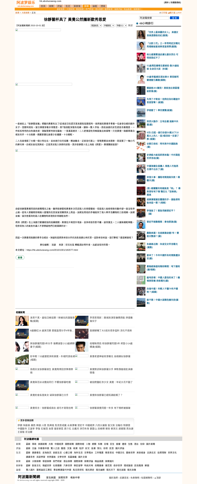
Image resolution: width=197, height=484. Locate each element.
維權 (118, 444)
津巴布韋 (84, 428)
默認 (130, 25)
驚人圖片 (30, 470)
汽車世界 (67, 465)
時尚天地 (88, 465)
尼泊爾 (28, 432)
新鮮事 (77, 6)
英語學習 (40, 457)
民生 (112, 444)
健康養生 (36, 452)
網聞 (94, 444)
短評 (81, 448)
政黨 (75, 448)
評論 (59, 6)
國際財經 (79, 444)
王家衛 (21, 432)
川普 (44, 425)
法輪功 (119, 425)
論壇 (95, 6)
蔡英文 (114, 428)
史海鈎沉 (46, 452)
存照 (105, 448)
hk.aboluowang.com (50, 1)
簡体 (167, 2)
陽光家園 (121, 470)
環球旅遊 (128, 465)
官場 (106, 444)
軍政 (34, 444)
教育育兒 (109, 452)
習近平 (81, 425)
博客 (103, 6)
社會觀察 (57, 465)
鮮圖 (147, 465)
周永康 (129, 428)
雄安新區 (59, 428)
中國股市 (22, 428)
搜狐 (67, 245)
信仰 (142, 444)
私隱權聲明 (146, 478)
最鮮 (28, 465)
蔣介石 (67, 428)
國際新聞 (69, 444)
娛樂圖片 (137, 9)
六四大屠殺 (101, 425)
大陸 (51, 444)
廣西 (33, 425)
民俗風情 (138, 465)
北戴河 (75, 428)
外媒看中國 (43, 448)
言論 (34, 448)
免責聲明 (135, 478)
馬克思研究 (78, 470)
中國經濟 (90, 425)
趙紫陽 (122, 428)
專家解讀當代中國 (62, 470)
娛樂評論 (118, 9)
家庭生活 (57, 452)
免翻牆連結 (175, 2)
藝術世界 (130, 452)
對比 (99, 448)
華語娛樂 (80, 9)
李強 (38, 428)
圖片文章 (82, 457)
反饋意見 (124, 478)
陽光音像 (131, 470)
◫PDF (179, 13)
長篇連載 (72, 457)
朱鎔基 (26, 425)
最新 (28, 444)
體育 (124, 444)
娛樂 (86, 6)
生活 (68, 6)
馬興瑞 (50, 425)
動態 (63, 448)
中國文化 (120, 452)
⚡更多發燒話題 (26, 420)
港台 (136, 444)
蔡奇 (107, 428)
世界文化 (172, 452)
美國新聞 (42, 444)
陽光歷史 (90, 470)
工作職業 (99, 452)
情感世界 (46, 465)
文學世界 (61, 457)
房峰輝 (101, 428)
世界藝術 (51, 457)
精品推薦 (128, 9)
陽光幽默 (100, 470)
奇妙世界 (117, 465)
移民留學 (78, 465)
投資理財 (161, 452)
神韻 (38, 425)
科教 (100, 444)
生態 (130, 444)
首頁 (43, 6)
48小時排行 (146, 23)
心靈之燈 (67, 452)
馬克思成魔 (61, 425)
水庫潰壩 (72, 425)
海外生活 (78, 452)
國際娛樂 (108, 9)
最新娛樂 (61, 9)
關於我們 (113, 478)
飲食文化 (36, 465)
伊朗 (20, 425)
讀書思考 (30, 457)
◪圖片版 (172, 13)
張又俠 (111, 425)
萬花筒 (108, 465)
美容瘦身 (141, 452)
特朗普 (126, 425)
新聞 (51, 6)
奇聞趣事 (99, 465)
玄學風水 (88, 452)
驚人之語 (55, 448)
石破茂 (44, 428)
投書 (93, 448)
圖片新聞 (150, 444)
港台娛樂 (99, 9)
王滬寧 (31, 428)
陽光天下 (110, 470)
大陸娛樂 (70, 9)
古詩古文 (151, 452)
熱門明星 (89, 9)
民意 (111, 448)
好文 (87, 448)
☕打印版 (163, 13)
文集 (69, 448)
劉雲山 (93, 428)
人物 (88, 444)
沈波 (54, 245)
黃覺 (20, 258)
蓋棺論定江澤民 (44, 470)
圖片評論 (119, 448)
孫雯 (51, 428)
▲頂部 (157, 478)
